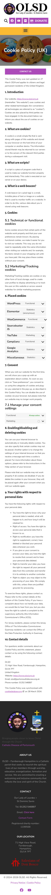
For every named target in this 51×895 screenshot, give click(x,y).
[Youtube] (19, 21)
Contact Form (25, 817)
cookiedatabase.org (13, 691)
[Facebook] (12, 21)
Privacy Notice (18, 882)
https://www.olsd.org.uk (27, 99)
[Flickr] (25, 21)
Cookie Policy (34, 882)
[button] (6, 20)
